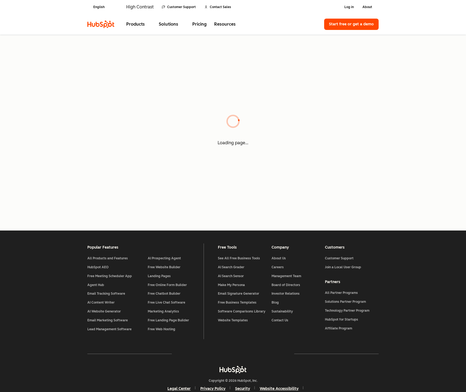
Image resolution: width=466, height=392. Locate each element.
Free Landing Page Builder (168, 320)
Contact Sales (220, 7)
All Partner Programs (341, 293)
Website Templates (233, 320)
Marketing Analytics (163, 311)
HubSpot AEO (98, 267)
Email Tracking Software (106, 293)
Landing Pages (159, 276)
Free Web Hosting (161, 329)
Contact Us (280, 320)
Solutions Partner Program (345, 302)
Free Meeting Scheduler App (109, 276)
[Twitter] (233, 353)
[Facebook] (186, 353)
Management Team (286, 276)
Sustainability (282, 311)
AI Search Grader (231, 267)
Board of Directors (286, 285)
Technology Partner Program (347, 310)
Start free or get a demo (351, 24)
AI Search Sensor (231, 276)
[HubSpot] (100, 24)
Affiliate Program (338, 328)
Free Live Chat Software (166, 302)
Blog (275, 302)
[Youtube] (217, 353)
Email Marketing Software (107, 320)
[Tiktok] (279, 353)
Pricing (199, 24)
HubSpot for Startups (341, 319)
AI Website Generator (104, 311)
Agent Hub (95, 285)
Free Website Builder (164, 267)
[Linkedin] (248, 353)
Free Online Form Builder (167, 285)
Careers (278, 267)
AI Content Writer (101, 302)
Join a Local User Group (343, 267)
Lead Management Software (109, 329)
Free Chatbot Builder (164, 293)
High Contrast (140, 6)
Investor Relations (286, 293)
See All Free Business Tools (239, 258)
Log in (349, 7)
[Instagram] (201, 353)
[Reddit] (264, 353)
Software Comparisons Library (241, 311)
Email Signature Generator (238, 293)
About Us (279, 258)
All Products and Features (107, 258)
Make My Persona (231, 285)
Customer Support (181, 7)
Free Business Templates (237, 302)
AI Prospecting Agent (164, 258)
